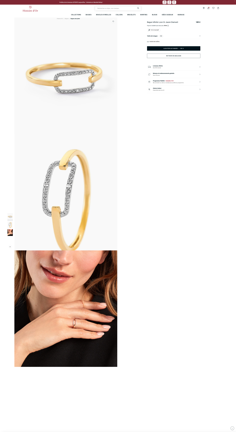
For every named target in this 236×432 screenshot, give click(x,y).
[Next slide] (10, 246)
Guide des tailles (154, 41)
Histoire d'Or (60, 18)
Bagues (67, 18)
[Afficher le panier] (217, 8)
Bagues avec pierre (75, 18)
